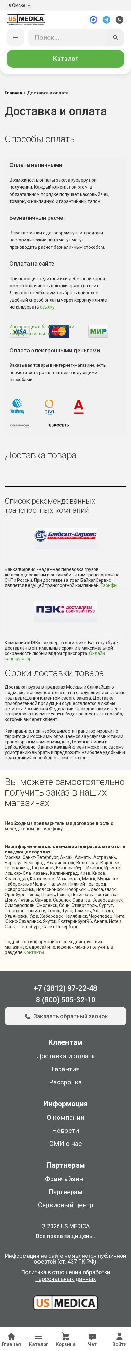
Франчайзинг (65, 1179)
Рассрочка (65, 1082)
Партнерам (66, 1192)
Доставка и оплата (65, 1056)
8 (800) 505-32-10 (65, 1000)
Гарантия (65, 1069)
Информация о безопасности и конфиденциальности (42, 330)
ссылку (47, 307)
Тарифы (108, 585)
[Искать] (116, 38)
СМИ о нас (65, 1143)
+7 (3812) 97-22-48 (65, 988)
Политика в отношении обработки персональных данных (65, 1275)
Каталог (65, 58)
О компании (65, 1117)
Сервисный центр (65, 1205)
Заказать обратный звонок (70, 1016)
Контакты (34, 952)
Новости (65, 1130)
